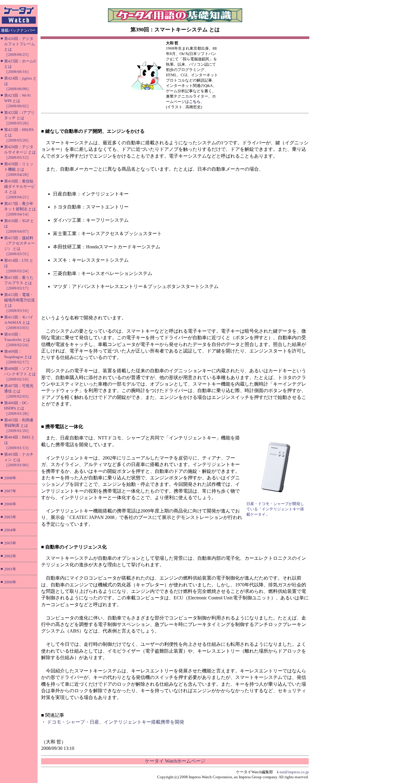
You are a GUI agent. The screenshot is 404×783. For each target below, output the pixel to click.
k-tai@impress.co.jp (293, 772)
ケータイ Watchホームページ (175, 760)
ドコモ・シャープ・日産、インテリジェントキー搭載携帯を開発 (115, 721)
